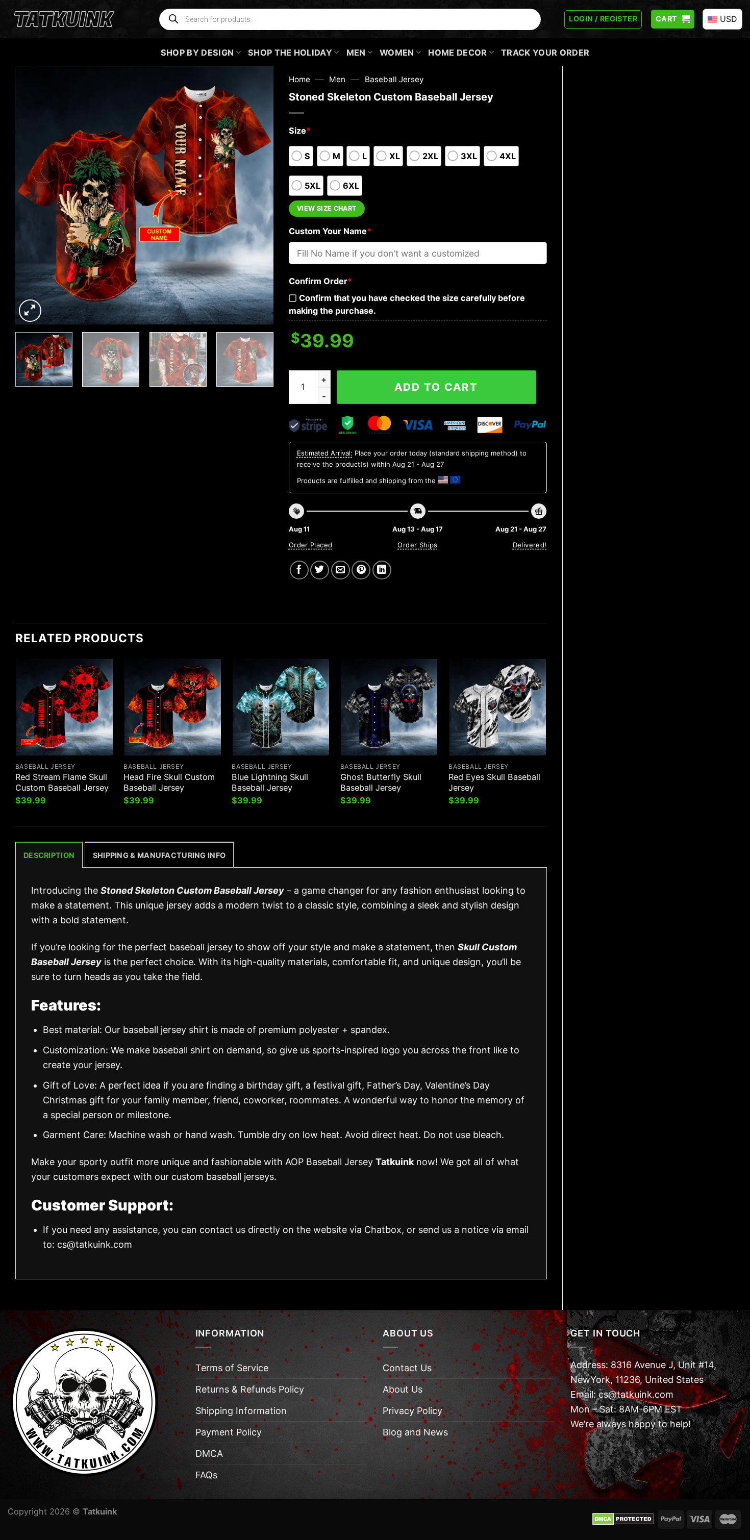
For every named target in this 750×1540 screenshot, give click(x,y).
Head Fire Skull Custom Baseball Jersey (169, 782)
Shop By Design (197, 52)
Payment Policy (228, 1432)
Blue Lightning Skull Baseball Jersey (270, 782)
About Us (402, 1389)
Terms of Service (231, 1367)
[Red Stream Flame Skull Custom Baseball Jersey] (64, 707)
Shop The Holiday (290, 52)
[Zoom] (30, 310)
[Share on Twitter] (319, 570)
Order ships (417, 545)
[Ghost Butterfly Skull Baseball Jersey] (389, 707)
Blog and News (415, 1432)
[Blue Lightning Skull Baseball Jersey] (281, 707)
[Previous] (33, 195)
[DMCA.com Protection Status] (623, 1518)
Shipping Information (241, 1410)
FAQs (206, 1475)
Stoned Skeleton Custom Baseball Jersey (192, 890)
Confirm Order (320, 281)
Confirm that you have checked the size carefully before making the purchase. (407, 304)
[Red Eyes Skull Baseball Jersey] (497, 707)
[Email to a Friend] (340, 570)
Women (397, 52)
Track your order (545, 52)
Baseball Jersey (394, 79)
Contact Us (407, 1367)
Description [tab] (48, 855)
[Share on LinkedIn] (381, 570)
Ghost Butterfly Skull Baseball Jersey (380, 782)
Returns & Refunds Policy (249, 1389)
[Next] (255, 195)
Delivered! (530, 545)
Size (300, 130)
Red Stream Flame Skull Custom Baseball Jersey (62, 782)
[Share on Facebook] (299, 570)
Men (356, 52)
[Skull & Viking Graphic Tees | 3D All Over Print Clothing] (64, 19)
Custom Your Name (330, 231)
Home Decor (457, 52)
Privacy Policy (412, 1410)
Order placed (311, 545)
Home (299, 79)
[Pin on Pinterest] (361, 570)
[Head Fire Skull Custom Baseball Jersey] (172, 707)
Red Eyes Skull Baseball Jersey (494, 782)
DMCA (209, 1453)
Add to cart (436, 387)
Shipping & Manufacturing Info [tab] (159, 855)
